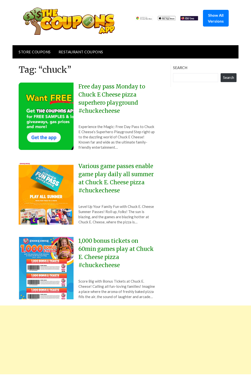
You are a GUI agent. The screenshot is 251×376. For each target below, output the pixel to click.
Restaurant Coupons (81, 52)
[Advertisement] (125, 339)
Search (180, 67)
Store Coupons (35, 52)
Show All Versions (216, 18)
